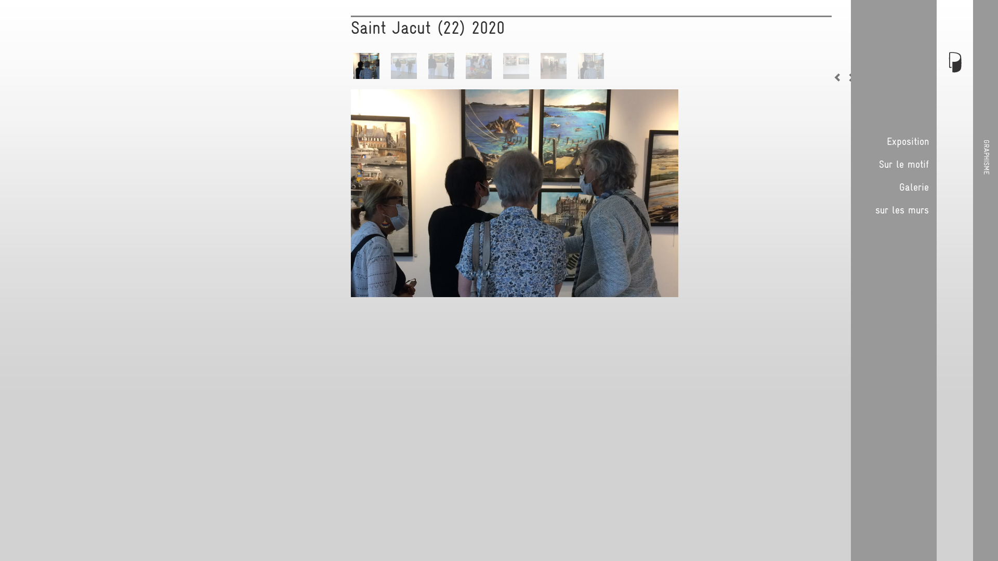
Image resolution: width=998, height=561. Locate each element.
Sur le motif (904, 164)
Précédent (839, 77)
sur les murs (902, 210)
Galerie (914, 187)
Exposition (908, 141)
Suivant (850, 77)
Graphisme (986, 157)
